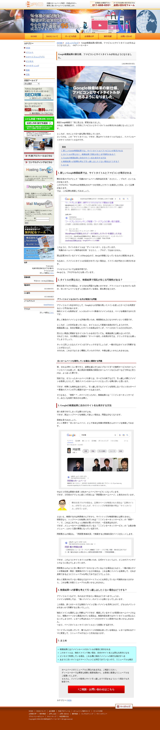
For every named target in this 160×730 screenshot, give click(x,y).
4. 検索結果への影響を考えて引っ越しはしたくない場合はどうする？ (90, 161)
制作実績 (108, 36)
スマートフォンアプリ (35, 57)
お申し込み (52, 714)
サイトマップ (51, 716)
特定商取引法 (64, 716)
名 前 (30, 218)
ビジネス (29, 61)
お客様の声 (89, 36)
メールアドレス (30, 220)
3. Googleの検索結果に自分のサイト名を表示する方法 (83, 158)
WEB (69, 700)
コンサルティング (87, 714)
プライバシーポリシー (36, 716)
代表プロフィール (64, 711)
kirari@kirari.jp (49, 304)
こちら (51, 273)
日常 (28, 75)
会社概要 (52, 711)
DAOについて (52, 36)
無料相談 (75, 714)
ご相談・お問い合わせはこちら (97, 689)
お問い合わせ (126, 36)
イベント (29, 52)
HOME (34, 36)
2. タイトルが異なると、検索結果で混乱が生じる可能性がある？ (88, 154)
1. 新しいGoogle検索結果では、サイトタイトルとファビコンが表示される (92, 151)
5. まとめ (65, 165)
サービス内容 (70, 36)
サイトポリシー (102, 714)
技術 (28, 70)
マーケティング (32, 66)
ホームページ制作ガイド (81, 711)
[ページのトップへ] (124, 708)
